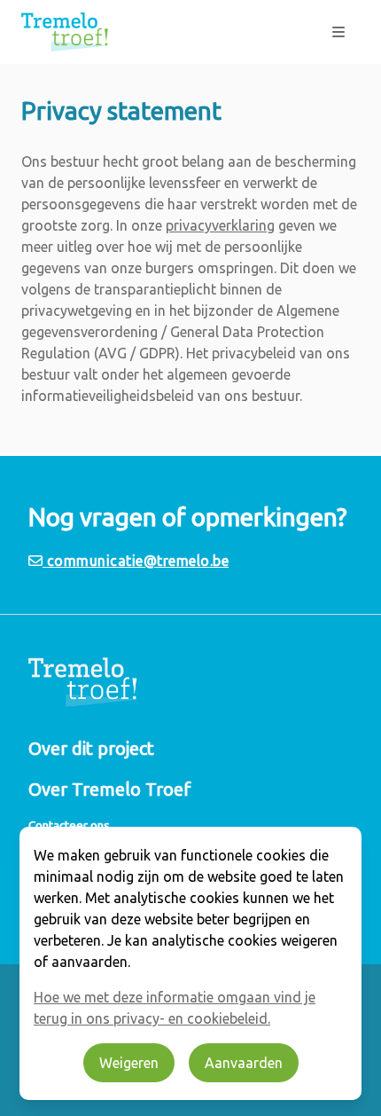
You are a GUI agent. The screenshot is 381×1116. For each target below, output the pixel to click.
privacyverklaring (220, 225)
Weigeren (129, 1063)
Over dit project (91, 748)
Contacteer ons (69, 825)
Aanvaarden (244, 1063)
